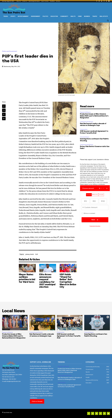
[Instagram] (99, 1)
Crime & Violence (84, 137)
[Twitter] (106, 1)
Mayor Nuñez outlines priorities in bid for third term (27, 278)
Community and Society (86, 121)
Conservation (83, 129)
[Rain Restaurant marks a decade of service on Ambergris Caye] (42, 322)
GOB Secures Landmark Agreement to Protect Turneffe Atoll (68, 336)
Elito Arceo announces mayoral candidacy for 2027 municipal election (47, 280)
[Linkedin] (102, 1)
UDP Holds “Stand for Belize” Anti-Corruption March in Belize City (68, 280)
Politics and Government (9, 51)
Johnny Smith (29, 254)
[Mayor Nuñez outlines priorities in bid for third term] (27, 268)
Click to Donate (37, 401)
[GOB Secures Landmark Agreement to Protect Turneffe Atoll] (70, 322)
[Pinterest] (104, 1)
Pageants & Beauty (85, 112)
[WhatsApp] (4, 118)
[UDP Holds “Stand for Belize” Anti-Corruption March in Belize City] (68, 268)
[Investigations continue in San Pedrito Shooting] (97, 322)
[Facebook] (97, 1)
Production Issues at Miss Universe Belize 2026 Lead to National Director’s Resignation (94, 116)
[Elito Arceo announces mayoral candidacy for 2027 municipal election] (47, 268)
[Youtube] (109, 1)
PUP (36, 254)
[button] (108, 20)
